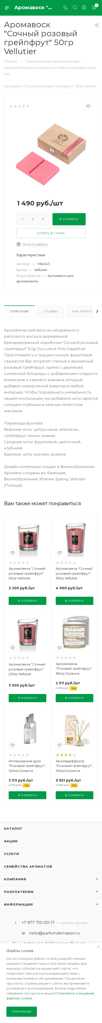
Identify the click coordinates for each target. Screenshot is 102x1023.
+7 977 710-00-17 (38, 923)
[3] (19, 106)
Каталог (13, 828)
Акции (11, 841)
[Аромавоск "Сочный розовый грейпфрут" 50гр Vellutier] (51, 154)
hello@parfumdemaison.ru (54, 933)
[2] (15, 106)
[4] (23, 106)
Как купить (83, 311)
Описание (19, 311)
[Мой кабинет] (84, 7)
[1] (11, 106)
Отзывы (51, 311)
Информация (18, 904)
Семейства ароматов (28, 866)
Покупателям (19, 892)
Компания (15, 879)
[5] (28, 106)
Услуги (11, 854)
